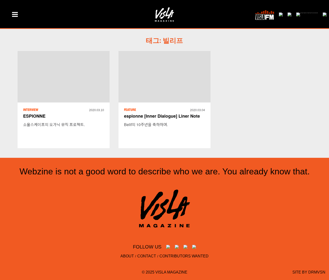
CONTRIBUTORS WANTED (184, 256)
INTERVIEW (30, 110)
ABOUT (127, 256)
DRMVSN (316, 272)
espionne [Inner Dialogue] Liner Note (162, 116)
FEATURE (130, 110)
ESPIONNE (34, 116)
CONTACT (146, 256)
